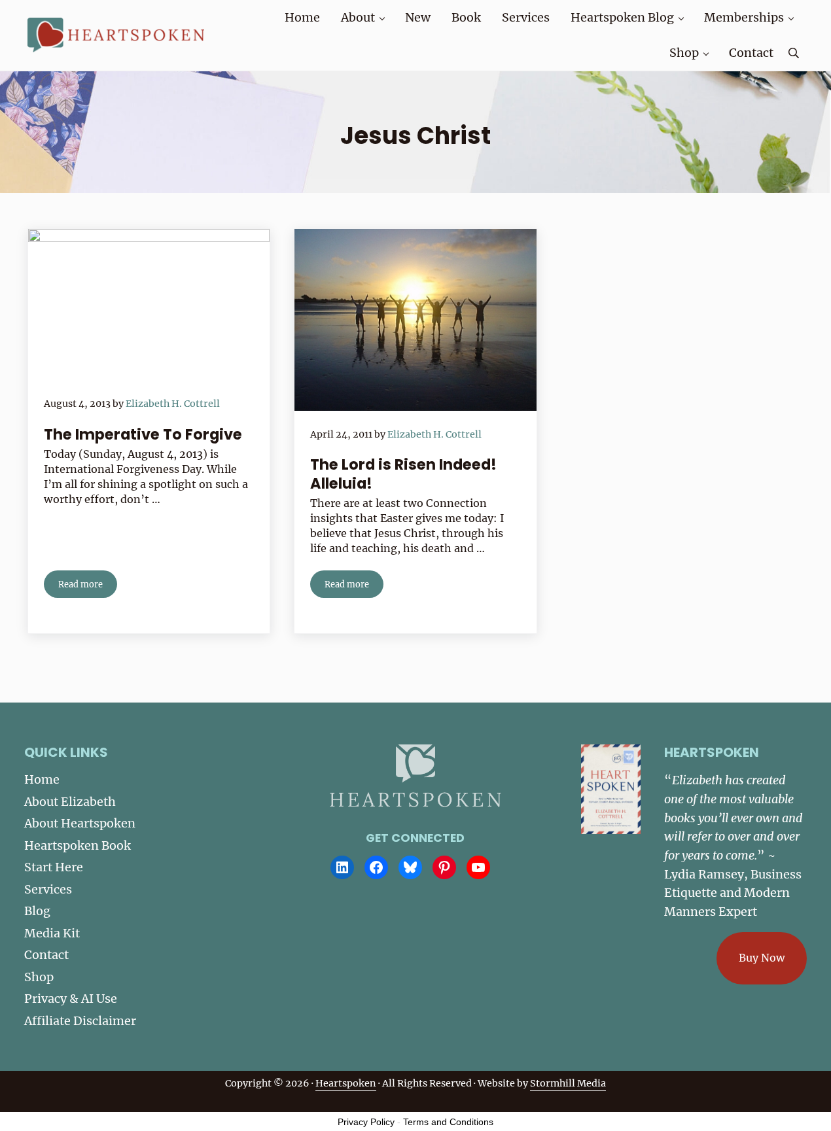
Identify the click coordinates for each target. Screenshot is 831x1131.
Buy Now (762, 957)
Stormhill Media (568, 1083)
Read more (87, 586)
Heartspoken (345, 1083)
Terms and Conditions (448, 1122)
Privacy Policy (366, 1122)
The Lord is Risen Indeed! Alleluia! (403, 474)
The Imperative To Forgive (143, 434)
